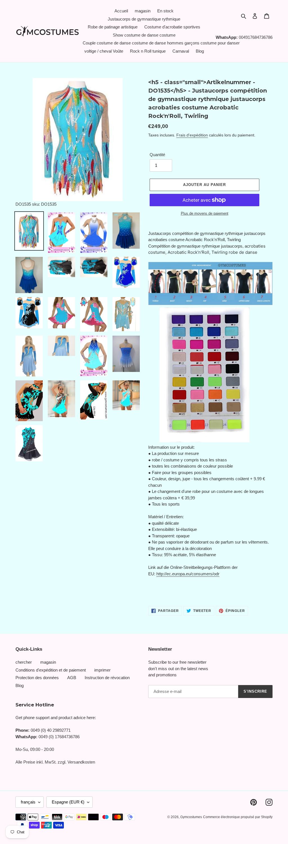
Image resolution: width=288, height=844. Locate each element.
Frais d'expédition (192, 135)
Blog (19, 685)
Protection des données (37, 677)
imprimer (102, 670)
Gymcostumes (191, 817)
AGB (71, 677)
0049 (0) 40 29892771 (51, 730)
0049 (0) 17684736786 (59, 736)
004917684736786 (256, 37)
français (28, 802)
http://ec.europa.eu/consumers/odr (187, 573)
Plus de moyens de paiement (204, 213)
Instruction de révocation (107, 677)
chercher (23, 662)
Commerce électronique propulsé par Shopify (238, 817)
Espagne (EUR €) (68, 802)
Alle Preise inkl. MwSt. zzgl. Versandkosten (55, 762)
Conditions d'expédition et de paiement (50, 670)
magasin (48, 662)
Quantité (157, 154)
